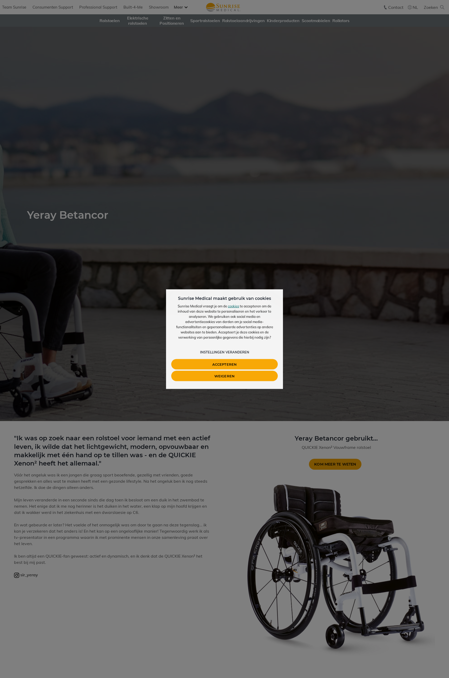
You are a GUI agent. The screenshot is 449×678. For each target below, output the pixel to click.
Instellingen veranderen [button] (224, 352)
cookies (233, 306)
